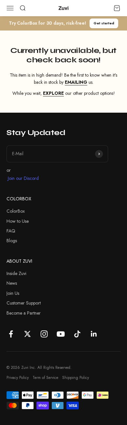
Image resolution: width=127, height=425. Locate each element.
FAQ (11, 231)
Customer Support (24, 303)
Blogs (12, 240)
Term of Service (45, 378)
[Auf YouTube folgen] (60, 334)
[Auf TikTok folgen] (77, 334)
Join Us (13, 293)
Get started (103, 23)
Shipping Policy (75, 378)
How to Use (18, 221)
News (12, 283)
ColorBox (16, 211)
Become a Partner (24, 313)
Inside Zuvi (16, 273)
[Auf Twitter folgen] (27, 334)
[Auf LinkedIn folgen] (94, 334)
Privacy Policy (18, 378)
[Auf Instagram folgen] (44, 334)
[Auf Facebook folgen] (11, 334)
